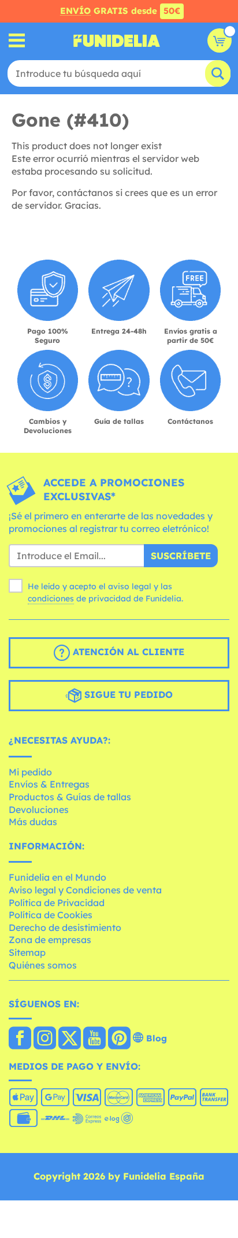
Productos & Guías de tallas (70, 797)
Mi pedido (30, 772)
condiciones (51, 598)
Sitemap (27, 952)
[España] (20, 1039)
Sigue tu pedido (127, 694)
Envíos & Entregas (49, 784)
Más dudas (33, 821)
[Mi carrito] (219, 40)
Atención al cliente (127, 651)
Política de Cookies (50, 915)
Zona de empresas (50, 939)
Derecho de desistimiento (65, 927)
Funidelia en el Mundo (57, 877)
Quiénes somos (43, 965)
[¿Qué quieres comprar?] (17, 41)
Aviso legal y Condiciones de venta (85, 890)
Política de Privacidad (57, 902)
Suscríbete (181, 555)
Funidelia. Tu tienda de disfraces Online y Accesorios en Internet (116, 40)
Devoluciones (39, 809)
